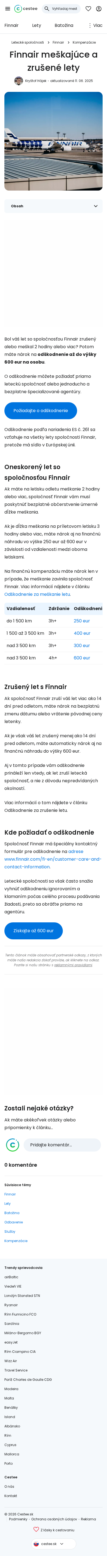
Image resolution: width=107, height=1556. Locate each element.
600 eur (82, 658)
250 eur (82, 621)
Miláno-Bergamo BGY (22, 1333)
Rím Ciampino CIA (20, 1351)
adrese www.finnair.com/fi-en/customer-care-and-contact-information (53, 859)
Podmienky (18, 1519)
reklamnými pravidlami (73, 965)
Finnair (11, 25)
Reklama (88, 1519)
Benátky (11, 1407)
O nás (9, 1486)
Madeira (11, 1389)
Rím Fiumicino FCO (20, 1314)
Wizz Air (10, 1361)
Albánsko (12, 1426)
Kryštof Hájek (35, 80)
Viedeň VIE (12, 1286)
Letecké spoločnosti (28, 42)
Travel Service (15, 1370)
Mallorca (11, 1454)
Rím (7, 1435)
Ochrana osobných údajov (54, 1519)
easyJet (11, 1342)
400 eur (82, 633)
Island (9, 1417)
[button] (7, 8)
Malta (9, 1398)
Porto (8, 1463)
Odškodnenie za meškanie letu (37, 594)
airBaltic (11, 1277)
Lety (36, 25)
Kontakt (10, 1495)
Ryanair (11, 1305)
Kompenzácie (84, 42)
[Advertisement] (53, 273)
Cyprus (10, 1444)
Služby (9, 1231)
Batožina (64, 25)
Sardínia (11, 1323)
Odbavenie (13, 1222)
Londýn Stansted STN (22, 1295)
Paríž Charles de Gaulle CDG (28, 1379)
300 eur (82, 645)
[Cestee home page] (25, 9)
